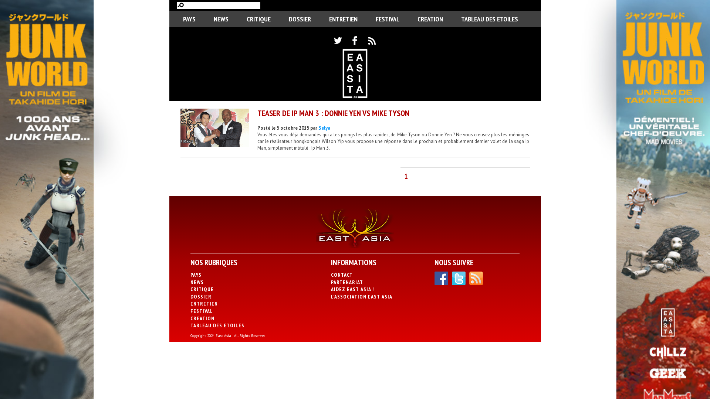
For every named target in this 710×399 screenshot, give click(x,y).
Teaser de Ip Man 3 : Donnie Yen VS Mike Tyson (333, 113)
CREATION (430, 19)
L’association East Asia (361, 296)
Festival (387, 19)
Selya (324, 128)
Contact (342, 275)
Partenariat (347, 282)
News (221, 19)
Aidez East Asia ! (352, 289)
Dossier (300, 19)
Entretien (343, 19)
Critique (259, 19)
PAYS (189, 19)
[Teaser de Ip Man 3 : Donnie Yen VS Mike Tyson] (214, 129)
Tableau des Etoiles (489, 19)
